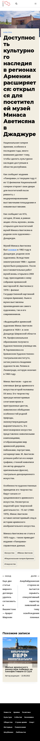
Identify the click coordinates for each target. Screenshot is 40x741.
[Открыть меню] (35, 3)
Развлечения (20, 727)
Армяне (16, 712)
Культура (7, 32)
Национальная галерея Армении (19, 558)
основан (12, 249)
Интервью (8, 727)
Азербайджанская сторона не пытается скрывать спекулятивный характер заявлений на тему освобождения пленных (29, 597)
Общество (8, 722)
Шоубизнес (8, 732)
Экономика (29, 717)
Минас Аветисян (25, 553)
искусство (9, 553)
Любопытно (21, 732)
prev (5, 665)
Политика (26, 712)
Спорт (31, 722)
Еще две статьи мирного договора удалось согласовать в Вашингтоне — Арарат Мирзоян (9, 597)
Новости (7, 712)
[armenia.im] (7, 3)
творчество (10, 564)
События (18, 717)
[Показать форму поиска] (15, 4)
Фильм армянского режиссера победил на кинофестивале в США (18, 669)
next (34, 665)
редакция (15, 676)
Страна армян (21, 722)
